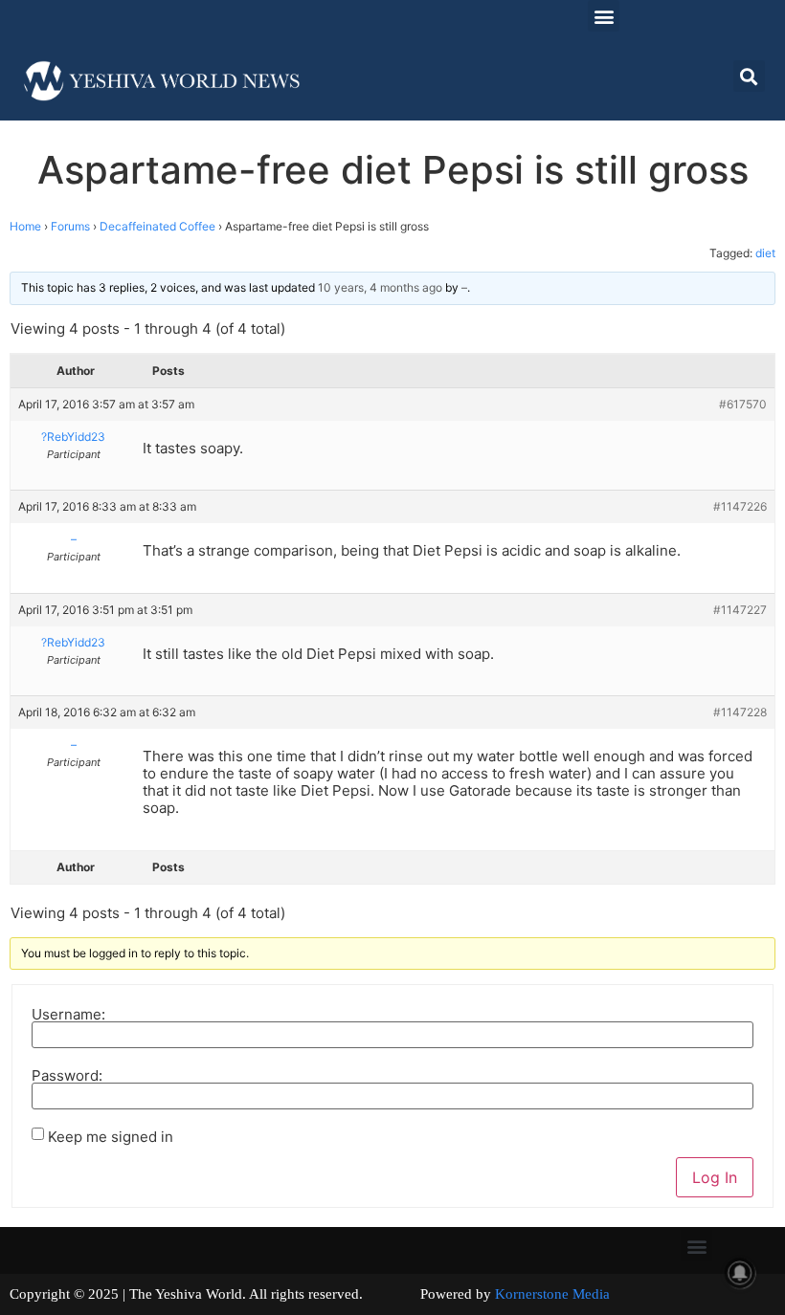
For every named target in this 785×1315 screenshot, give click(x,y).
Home (25, 226)
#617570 (743, 404)
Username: (68, 1014)
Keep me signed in (110, 1136)
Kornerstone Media (552, 1294)
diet (765, 253)
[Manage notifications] (740, 1273)
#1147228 (740, 712)
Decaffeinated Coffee (157, 226)
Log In (714, 1177)
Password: (67, 1075)
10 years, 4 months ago (380, 287)
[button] (603, 16)
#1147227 (740, 610)
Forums (70, 226)
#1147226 (740, 506)
